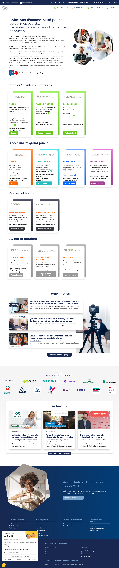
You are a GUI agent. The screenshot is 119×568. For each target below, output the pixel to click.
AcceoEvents (16, 275)
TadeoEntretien (35, 341)
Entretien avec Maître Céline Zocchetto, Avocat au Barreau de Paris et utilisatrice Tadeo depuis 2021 (55, 302)
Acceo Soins (70, 183)
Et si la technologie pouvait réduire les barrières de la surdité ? (92, 436)
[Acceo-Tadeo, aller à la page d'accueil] (5, 8)
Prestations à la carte (97, 520)
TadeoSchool (13, 528)
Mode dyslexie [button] (27, 3)
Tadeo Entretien (44, 133)
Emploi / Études (16, 519)
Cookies (47, 554)
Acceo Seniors (97, 183)
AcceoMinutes (70, 275)
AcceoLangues (41, 526)
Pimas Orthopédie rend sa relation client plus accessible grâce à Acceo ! (59, 436)
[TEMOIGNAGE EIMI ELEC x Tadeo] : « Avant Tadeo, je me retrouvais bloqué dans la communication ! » (52, 319)
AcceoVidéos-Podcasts (46, 274)
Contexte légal (85, 556)
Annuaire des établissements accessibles (63, 560)
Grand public (79, 8)
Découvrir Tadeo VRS (73, 498)
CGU (46, 550)
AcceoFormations (45, 229)
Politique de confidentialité (53, 552)
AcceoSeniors (40, 530)
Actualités (84, 548)
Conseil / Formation (97, 8)
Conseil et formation (73, 519)
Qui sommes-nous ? (87, 552)
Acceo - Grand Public (42, 535)
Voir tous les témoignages (59, 355)
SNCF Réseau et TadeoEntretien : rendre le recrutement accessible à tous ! (52, 337)
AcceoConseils (17, 229)
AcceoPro (39, 533)
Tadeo (13, 133)
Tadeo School (70, 133)
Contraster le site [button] (11, 2)
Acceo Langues (44, 183)
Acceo (13, 183)
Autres (112, 8)
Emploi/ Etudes (62, 8)
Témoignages (85, 550)
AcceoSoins (40, 528)
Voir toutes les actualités (59, 453)
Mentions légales (50, 548)
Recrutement (85, 554)
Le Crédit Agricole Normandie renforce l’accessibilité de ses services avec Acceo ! (24, 436)
